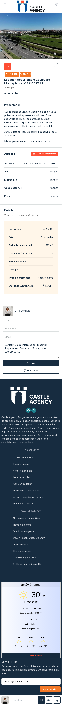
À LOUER (11, 74)
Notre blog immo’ (22, 524)
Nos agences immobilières (27, 518)
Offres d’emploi (21, 544)
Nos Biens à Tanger (24, 503)
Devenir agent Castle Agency (29, 537)
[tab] (7, 66)
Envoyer (31, 363)
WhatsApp (32, 370)
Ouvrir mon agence (23, 531)
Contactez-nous (22, 551)
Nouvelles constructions (26, 490)
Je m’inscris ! (50, 689)
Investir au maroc (22, 464)
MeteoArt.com (35, 655)
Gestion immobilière (23, 457)
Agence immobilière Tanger (28, 497)
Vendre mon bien (22, 470)
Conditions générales (24, 557)
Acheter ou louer (22, 483)
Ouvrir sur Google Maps (45, 154)
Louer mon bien (21, 477)
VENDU (25, 74)
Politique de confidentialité (27, 564)
